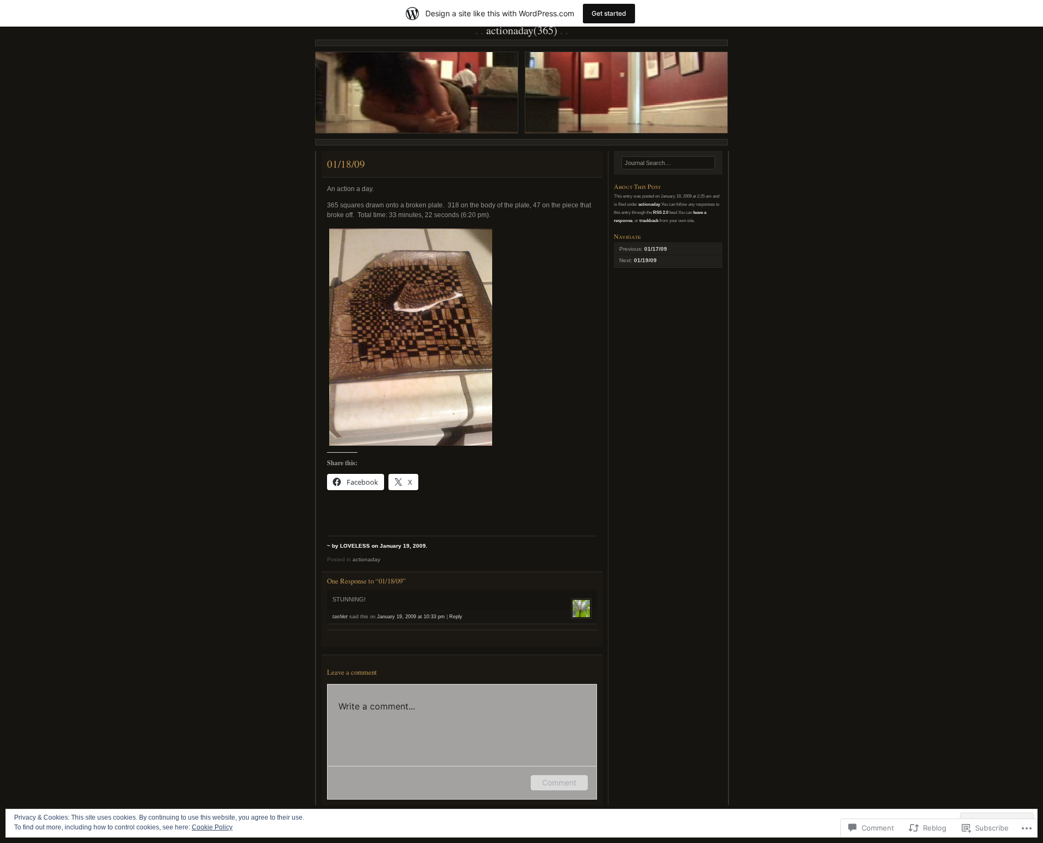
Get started (609, 13)
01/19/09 (645, 260)
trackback (648, 220)
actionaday (366, 559)
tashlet (340, 616)
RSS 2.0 (660, 212)
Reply (455, 616)
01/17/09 (655, 249)
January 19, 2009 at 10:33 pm (411, 616)
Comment (559, 782)
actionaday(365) (521, 30)
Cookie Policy (212, 827)
